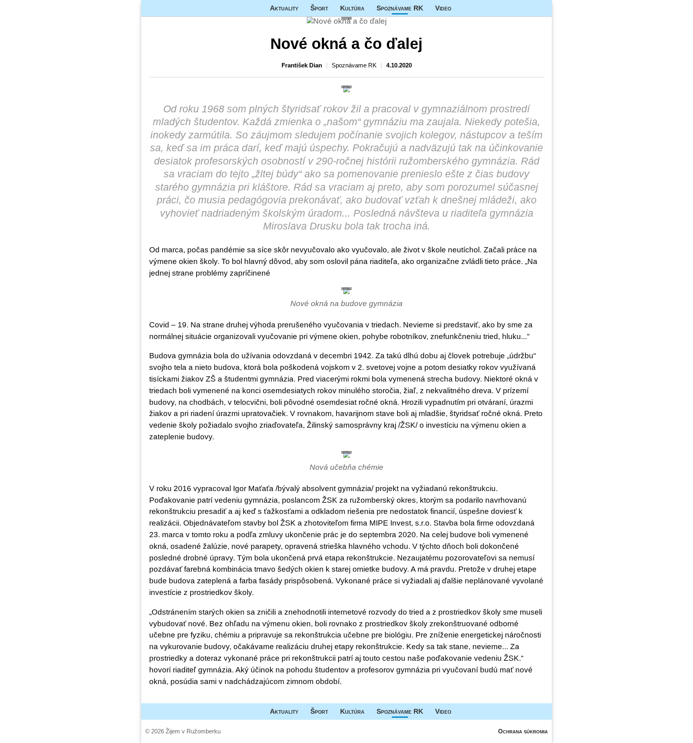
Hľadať (542, 8)
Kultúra (352, 8)
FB (463, 8)
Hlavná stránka (171, 8)
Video (443, 8)
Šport (319, 8)
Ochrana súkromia (523, 731)
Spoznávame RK (400, 8)
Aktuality (284, 8)
